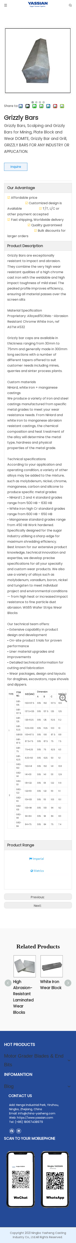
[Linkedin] (18, 1130)
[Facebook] (11, 1130)
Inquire (15, 166)
